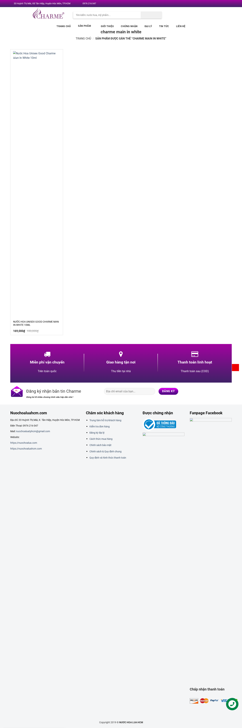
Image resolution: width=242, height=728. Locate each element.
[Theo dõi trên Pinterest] (225, 3)
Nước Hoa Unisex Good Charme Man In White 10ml (36, 323)
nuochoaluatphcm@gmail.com (33, 431)
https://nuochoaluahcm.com (26, 448)
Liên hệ (180, 26)
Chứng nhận (129, 26)
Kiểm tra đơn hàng (99, 426)
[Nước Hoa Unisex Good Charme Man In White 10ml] (36, 184)
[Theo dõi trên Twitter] (218, 3)
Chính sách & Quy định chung (105, 451)
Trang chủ (64, 26)
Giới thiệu (107, 26)
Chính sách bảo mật (100, 445)
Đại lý (148, 26)
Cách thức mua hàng (100, 438)
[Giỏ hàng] (235, 367)
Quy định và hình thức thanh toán (107, 457)
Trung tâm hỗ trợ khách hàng (105, 420)
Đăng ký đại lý (97, 432)
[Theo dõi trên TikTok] (214, 391)
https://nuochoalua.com (23, 442)
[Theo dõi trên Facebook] (211, 3)
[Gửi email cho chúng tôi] (222, 3)
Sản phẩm (84, 25)
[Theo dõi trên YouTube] (228, 3)
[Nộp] (151, 15)
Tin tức (164, 26)
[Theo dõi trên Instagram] (215, 3)
